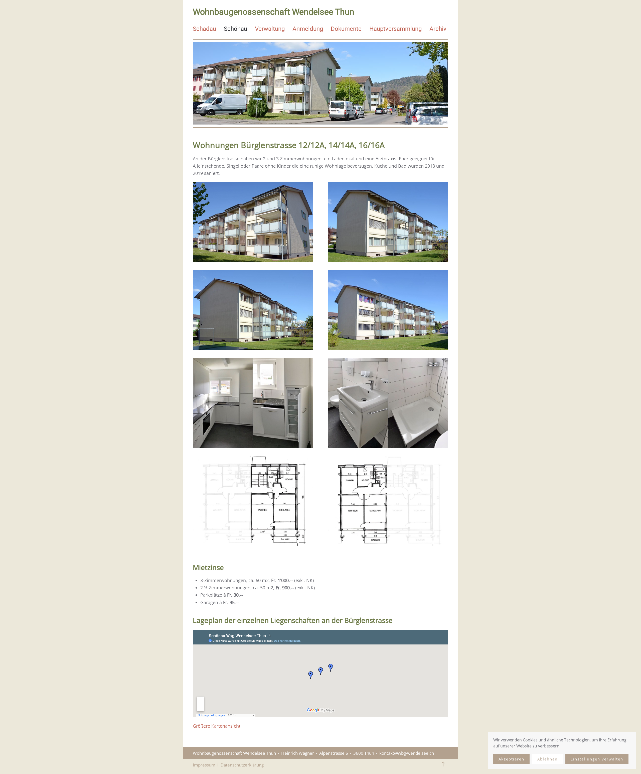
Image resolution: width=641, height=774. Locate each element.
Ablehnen (547, 758)
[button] (443, 764)
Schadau (204, 28)
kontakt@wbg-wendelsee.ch (406, 753)
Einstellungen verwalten (597, 758)
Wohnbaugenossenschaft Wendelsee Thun (273, 12)
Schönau (235, 28)
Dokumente (346, 28)
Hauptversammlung (395, 28)
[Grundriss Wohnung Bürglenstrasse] (256, 504)
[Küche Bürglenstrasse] (256, 406)
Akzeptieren (511, 758)
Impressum (204, 765)
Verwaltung (270, 28)
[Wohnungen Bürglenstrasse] (256, 226)
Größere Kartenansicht (216, 726)
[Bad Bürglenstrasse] (388, 406)
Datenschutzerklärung (242, 765)
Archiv (437, 28)
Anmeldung (307, 28)
